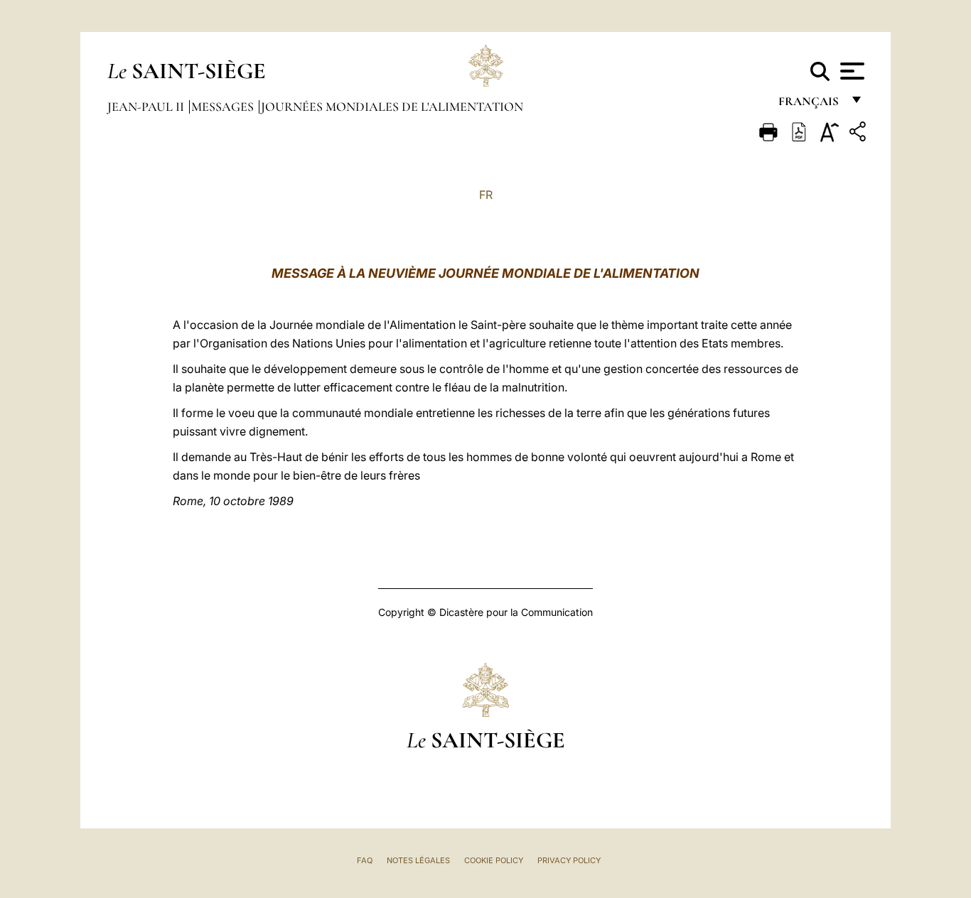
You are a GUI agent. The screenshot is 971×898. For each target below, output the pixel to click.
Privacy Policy (569, 860)
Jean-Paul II (147, 106)
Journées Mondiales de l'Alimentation (392, 106)
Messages (224, 106)
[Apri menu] (850, 71)
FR (486, 195)
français (810, 105)
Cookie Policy (493, 860)
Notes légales (418, 860)
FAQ (364, 860)
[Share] (859, 133)
